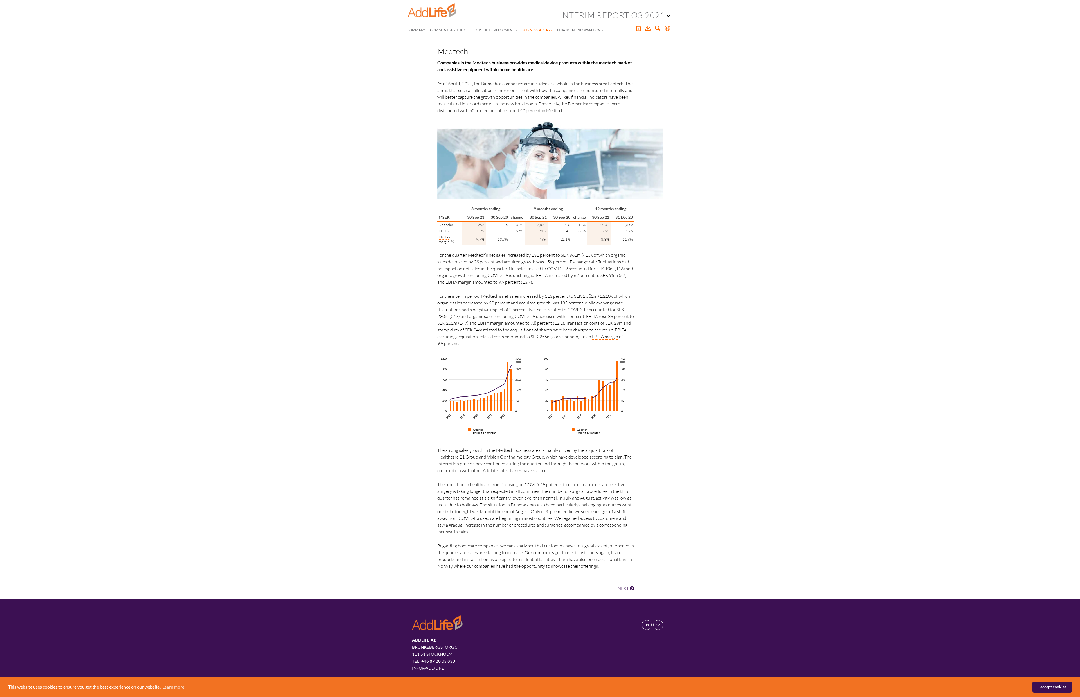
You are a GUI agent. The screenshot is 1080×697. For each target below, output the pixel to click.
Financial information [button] (579, 30)
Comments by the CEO (450, 30)
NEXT (624, 588)
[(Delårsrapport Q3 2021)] (432, 10)
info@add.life (428, 668)
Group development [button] (495, 30)
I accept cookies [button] (1052, 686)
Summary (416, 30)
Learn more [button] (173, 686)
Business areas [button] (536, 30)
